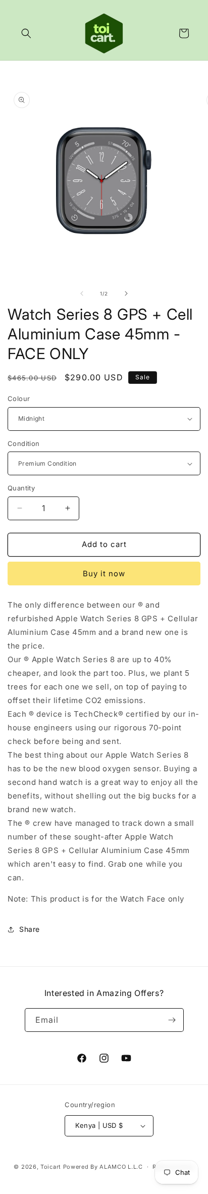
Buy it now (104, 573)
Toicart (50, 1166)
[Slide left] (82, 293)
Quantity (21, 488)
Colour (19, 398)
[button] (26, 33)
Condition (24, 443)
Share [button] (29, 929)
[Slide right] (126, 293)
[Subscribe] (172, 1020)
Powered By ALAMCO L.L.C (103, 1166)
